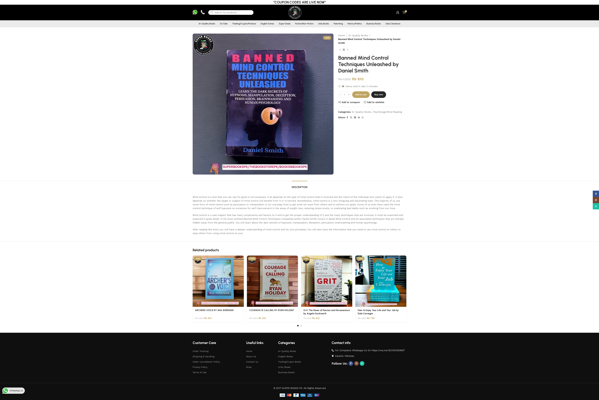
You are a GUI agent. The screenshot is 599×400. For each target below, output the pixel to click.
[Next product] (347, 50)
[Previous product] (340, 50)
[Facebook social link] (347, 117)
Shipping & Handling (203, 356)
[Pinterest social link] (355, 117)
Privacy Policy (200, 367)
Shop (249, 367)
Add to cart (361, 94)
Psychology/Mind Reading (387, 112)
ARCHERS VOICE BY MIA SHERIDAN (214, 310)
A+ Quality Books (358, 35)
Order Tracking (200, 351)
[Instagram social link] (356, 363)
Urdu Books (284, 367)
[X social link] (351, 117)
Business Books (286, 372)
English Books (285, 356)
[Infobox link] (195, 12)
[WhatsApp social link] (363, 117)
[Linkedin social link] (359, 117)
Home (341, 35)
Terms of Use (199, 372)
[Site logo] (295, 12)
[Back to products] (344, 50)
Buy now (378, 94)
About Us (251, 356)
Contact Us (252, 361)
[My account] (398, 12)
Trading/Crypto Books (289, 361)
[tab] (299, 185)
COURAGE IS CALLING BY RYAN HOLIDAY (271, 310)
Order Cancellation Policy (206, 361)
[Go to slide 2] (301, 325)
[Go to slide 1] (298, 325)
